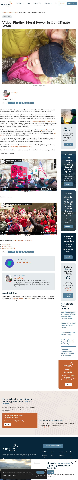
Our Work (18, 3)
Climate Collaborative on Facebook (22, 241)
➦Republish (11, 103)
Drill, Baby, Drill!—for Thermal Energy (68, 333)
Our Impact (36, 3)
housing (29, 298)
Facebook (7, 459)
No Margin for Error (6, 246)
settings (14, 475)
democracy (16, 298)
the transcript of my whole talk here (21, 146)
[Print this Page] (29, 103)
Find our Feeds (68, 295)
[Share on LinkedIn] (20, 103)
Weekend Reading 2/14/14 (8, 248)
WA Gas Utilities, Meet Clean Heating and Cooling (68, 325)
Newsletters (71, 3)
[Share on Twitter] (17, 103)
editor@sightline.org (46, 427)
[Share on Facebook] (23, 103)
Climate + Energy (12, 13)
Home (4, 13)
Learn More (68, 144)
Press (28, 3)
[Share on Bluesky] (32, 103)
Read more (68, 184)
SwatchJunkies (24, 262)
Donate (62, 3)
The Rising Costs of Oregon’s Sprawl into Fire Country (67, 342)
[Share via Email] (26, 103)
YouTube (68, 291)
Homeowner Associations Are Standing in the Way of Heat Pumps (67, 352)
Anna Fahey (14, 93)
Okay (40, 472)
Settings (40, 475)
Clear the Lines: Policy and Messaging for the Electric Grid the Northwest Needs (68, 315)
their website (9, 150)
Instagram (24, 459)
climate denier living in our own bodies (43, 121)
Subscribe (68, 257)
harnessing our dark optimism (44, 130)
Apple (71, 289)
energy (22, 298)
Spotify (67, 289)
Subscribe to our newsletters (53, 446)
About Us (47, 3)
